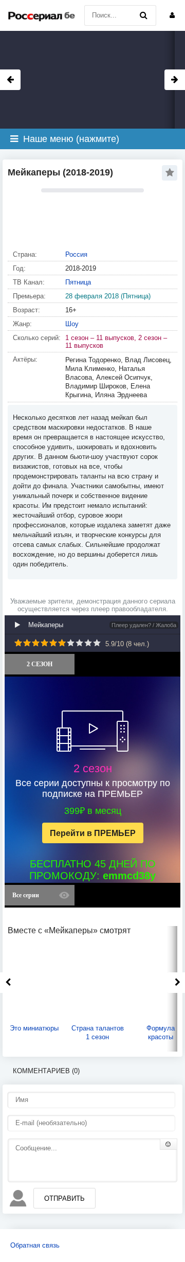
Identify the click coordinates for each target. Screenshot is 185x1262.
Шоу (72, 324)
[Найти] (143, 15)
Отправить (64, 1198)
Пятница (78, 282)
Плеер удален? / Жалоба (144, 625)
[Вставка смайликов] (168, 1144)
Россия (76, 254)
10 (96, 642)
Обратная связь (35, 1245)
